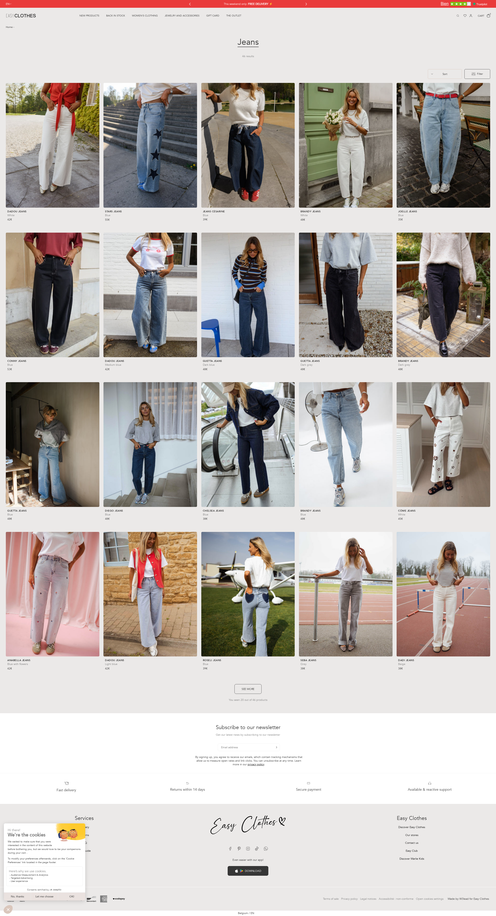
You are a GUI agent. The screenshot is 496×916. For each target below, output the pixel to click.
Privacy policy (349, 899)
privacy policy (256, 764)
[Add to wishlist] (95, 214)
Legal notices (368, 899)
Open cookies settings (429, 899)
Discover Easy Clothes (411, 827)
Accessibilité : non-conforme (396, 899)
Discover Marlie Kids (412, 859)
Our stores (411, 835)
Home (9, 27)
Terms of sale (331, 899)
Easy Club (412, 851)
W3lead (464, 899)
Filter (480, 74)
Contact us (411, 843)
